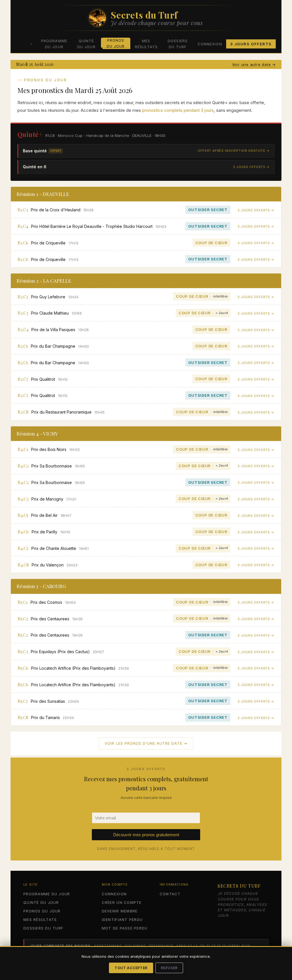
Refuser (169, 968)
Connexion (210, 44)
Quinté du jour (86, 44)
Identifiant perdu (122, 919)
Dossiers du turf (177, 44)
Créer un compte (122, 902)
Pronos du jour (116, 43)
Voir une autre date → (254, 64)
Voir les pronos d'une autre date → (146, 743)
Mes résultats (146, 44)
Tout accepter (131, 968)
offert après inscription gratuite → (234, 151)
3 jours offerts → (251, 167)
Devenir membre (120, 911)
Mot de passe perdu (125, 928)
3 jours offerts (251, 44)
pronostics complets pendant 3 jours (178, 110)
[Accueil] (31, 44)
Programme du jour (54, 44)
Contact (170, 894)
